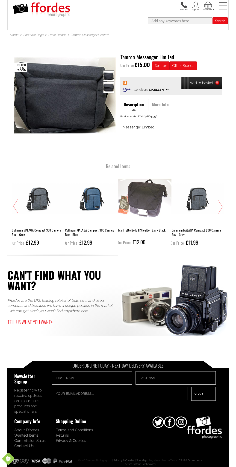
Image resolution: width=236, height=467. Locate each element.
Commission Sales (30, 440)
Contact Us (24, 446)
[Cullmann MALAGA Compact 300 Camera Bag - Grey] (38, 209)
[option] (65, 95)
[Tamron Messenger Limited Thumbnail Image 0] (65, 95)
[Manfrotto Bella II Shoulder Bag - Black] (144, 209)
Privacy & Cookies (71, 440)
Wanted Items (26, 435)
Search (220, 21)
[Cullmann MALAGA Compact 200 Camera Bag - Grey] (198, 209)
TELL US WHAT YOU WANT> (30, 322)
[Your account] (184, 4)
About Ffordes (26, 430)
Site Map (141, 460)
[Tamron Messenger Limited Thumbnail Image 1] (108, 87)
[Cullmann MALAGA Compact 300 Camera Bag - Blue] (91, 209)
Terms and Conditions (74, 430)
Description (134, 104)
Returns (62, 435)
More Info (160, 104)
